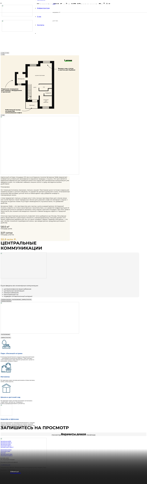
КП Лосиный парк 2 (15, 473)
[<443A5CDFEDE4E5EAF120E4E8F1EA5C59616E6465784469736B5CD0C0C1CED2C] (40, 333)
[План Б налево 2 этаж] (40, 174)
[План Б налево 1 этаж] (40, 113)
